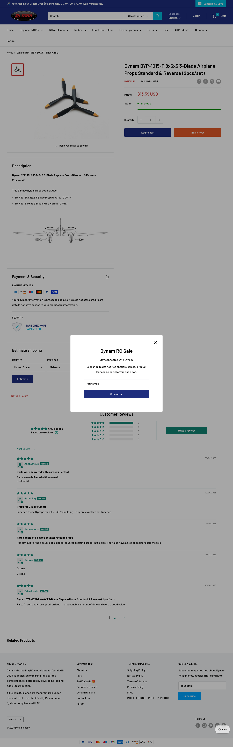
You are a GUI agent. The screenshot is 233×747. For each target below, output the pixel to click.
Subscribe (116, 393)
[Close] (155, 342)
